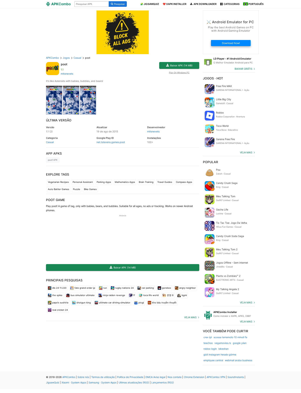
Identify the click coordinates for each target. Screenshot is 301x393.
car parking (148, 287)
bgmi (184, 295)
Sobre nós (83, 377)
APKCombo (52, 57)
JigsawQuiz (52, 382)
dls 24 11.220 (59, 287)
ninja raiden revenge (114, 295)
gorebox (166, 287)
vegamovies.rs (222, 342)
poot (64, 64)
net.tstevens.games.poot (111, 142)
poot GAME (55, 200)
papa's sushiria (60, 302)
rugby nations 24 (124, 287)
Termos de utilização (103, 377)
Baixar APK (181, 65)
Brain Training (146, 182)
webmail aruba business (238, 360)
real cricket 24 (60, 309)
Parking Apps (104, 182)
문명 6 (170, 295)
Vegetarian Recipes (58, 182)
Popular (210, 162)
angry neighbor (187, 287)
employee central (213, 360)
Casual (50, 142)
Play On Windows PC (179, 72)
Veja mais (190, 317)
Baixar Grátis (243, 68)
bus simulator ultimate (83, 295)
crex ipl (207, 337)
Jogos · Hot (213, 78)
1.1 (49, 131)
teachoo (208, 342)
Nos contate (175, 377)
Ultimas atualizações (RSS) (134, 382)
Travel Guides (164, 182)
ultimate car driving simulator (114, 302)
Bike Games (90, 189)
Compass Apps (184, 182)
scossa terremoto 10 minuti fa (230, 337)
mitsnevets (67, 73)
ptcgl (141, 302)
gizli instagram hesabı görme (219, 354)
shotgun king (83, 302)
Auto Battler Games (58, 189)
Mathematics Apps (125, 182)
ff (134, 295)
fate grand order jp (85, 287)
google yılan (239, 342)
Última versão (58, 120)
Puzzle (76, 189)
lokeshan (223, 348)
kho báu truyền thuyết (164, 302)
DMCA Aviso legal (155, 377)
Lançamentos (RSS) (162, 382)
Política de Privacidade (130, 377)
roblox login (210, 348)
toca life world (151, 295)
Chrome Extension (194, 377)
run (105, 287)
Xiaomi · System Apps (73, 382)
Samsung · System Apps (102, 382)
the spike (57, 295)
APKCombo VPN (216, 377)
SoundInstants (235, 377)
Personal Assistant (83, 182)
